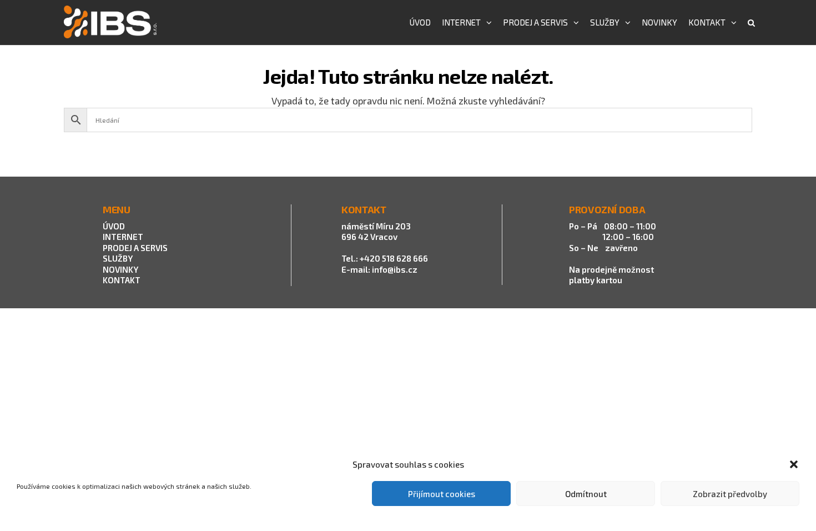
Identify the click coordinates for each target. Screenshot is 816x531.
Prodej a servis (535, 22)
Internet (461, 22)
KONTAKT (121, 280)
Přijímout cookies (441, 494)
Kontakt (707, 22)
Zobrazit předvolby (730, 494)
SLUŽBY (118, 258)
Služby (604, 22)
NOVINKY (120, 269)
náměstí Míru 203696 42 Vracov (376, 231)
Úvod (420, 22)
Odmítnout (586, 494)
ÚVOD (114, 226)
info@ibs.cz (394, 269)
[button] (793, 464)
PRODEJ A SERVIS (136, 248)
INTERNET (123, 237)
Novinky (659, 22)
